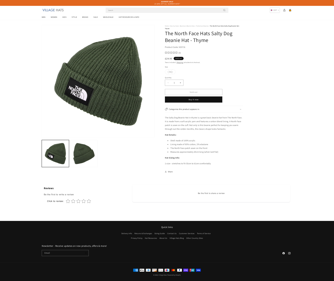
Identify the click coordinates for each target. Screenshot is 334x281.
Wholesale (108, 17)
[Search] (224, 10)
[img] (171, 53)
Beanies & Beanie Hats (187, 26)
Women (54, 17)
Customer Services (187, 233)
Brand (85, 17)
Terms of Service (204, 233)
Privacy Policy (136, 238)
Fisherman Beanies (202, 26)
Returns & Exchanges (143, 233)
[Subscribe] (86, 253)
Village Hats (163, 275)
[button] (290, 10)
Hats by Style (174, 26)
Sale (95, 17)
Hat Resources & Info (129, 17)
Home (167, 26)
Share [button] (170, 171)
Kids (64, 17)
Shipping (180, 62)
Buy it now (194, 99)
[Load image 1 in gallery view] (55, 153)
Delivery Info (126, 233)
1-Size (171, 72)
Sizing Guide (159, 233)
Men (44, 17)
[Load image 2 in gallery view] (84, 153)
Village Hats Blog (177, 238)
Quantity (168, 78)
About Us (163, 238)
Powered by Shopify (174, 275)
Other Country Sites (194, 238)
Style (74, 17)
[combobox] (167, 10)
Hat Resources (151, 238)
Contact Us (172, 233)
